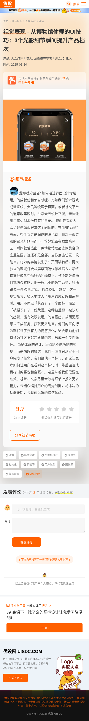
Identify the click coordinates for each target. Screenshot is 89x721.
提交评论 (27, 542)
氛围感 (30, 464)
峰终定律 (29, 455)
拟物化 (12, 464)
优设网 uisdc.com (22, 651)
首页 (6, 21)
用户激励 (49, 464)
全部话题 (34, 474)
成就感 (71, 455)
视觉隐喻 (13, 474)
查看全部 (24, 82)
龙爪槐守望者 (43, 58)
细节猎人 (17, 21)
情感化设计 (51, 455)
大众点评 (30, 21)
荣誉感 (69, 464)
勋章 (11, 455)
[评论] (48, 525)
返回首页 (16, 677)
